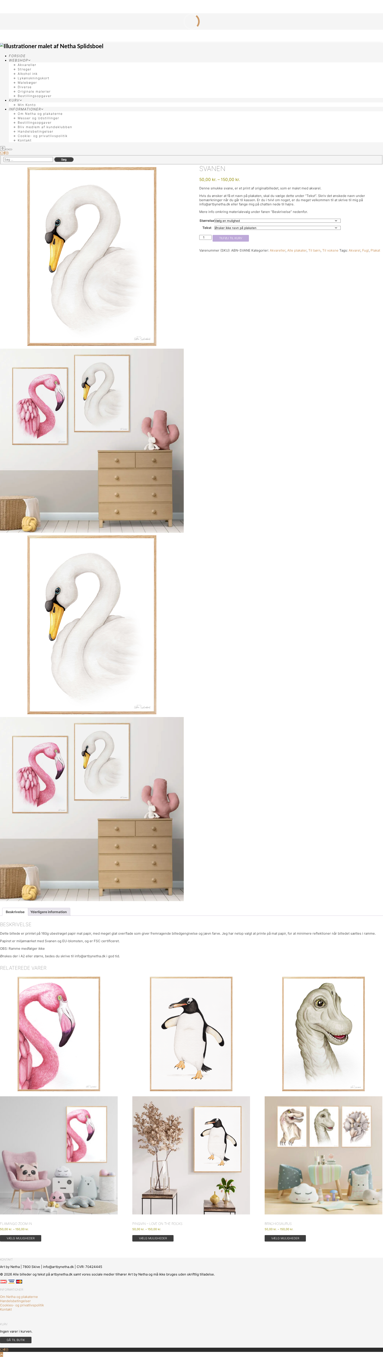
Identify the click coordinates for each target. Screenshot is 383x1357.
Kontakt (6, 1309)
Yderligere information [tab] (48, 912)
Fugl (365, 250)
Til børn (314, 250)
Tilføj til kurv (230, 238)
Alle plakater (297, 250)
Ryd (346, 228)
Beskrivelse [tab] (15, 912)
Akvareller (277, 250)
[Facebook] (5, 153)
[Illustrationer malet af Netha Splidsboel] (51, 46)
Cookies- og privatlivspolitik (22, 1305)
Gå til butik (16, 1340)
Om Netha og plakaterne (19, 1297)
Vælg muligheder (21, 1238)
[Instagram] (7, 153)
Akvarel (354, 250)
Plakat (375, 250)
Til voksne (330, 250)
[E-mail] (2, 153)
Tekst (206, 228)
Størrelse (206, 221)
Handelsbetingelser (15, 1301)
